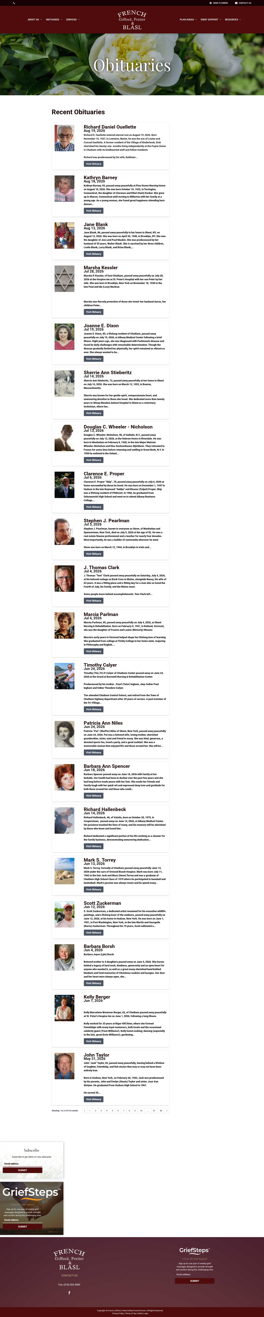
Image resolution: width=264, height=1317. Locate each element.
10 (141, 1111)
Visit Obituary (93, 163)
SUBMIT (22, 1170)
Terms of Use (130, 1313)
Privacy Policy (118, 1313)
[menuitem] (35, 19)
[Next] (166, 1110)
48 (161, 1111)
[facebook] (69, 1293)
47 (154, 1111)
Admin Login (143, 1313)
